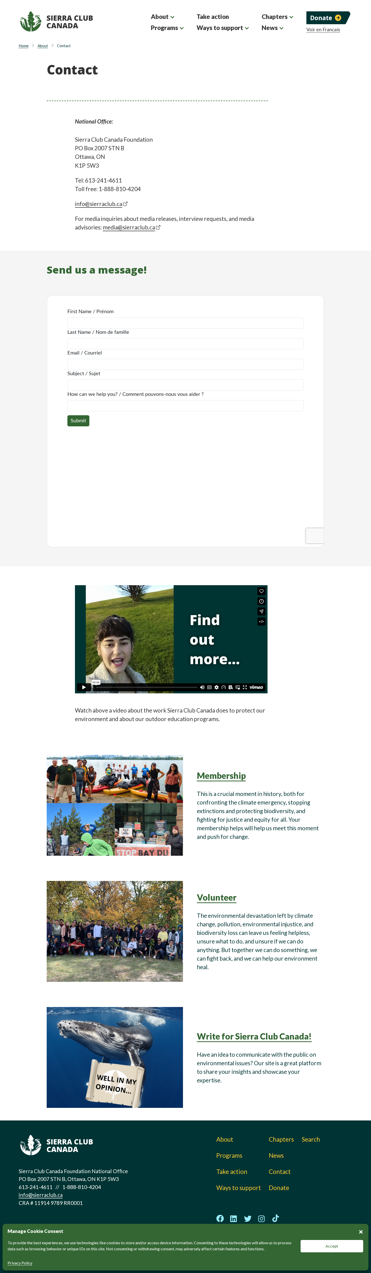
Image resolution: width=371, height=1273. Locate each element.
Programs (164, 27)
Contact (280, 1171)
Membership (221, 776)
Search (311, 1139)
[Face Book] (220, 1218)
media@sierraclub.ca (129, 227)
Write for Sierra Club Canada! (254, 1036)
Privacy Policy (20, 1262)
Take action (213, 16)
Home (24, 45)
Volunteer (216, 897)
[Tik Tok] (275, 1218)
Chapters (274, 16)
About (160, 16)
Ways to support (220, 27)
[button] (360, 1231)
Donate (321, 18)
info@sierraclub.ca (98, 203)
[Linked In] (234, 1218)
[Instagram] (262, 1218)
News (270, 27)
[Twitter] (248, 1219)
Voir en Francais (323, 29)
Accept (332, 1246)
